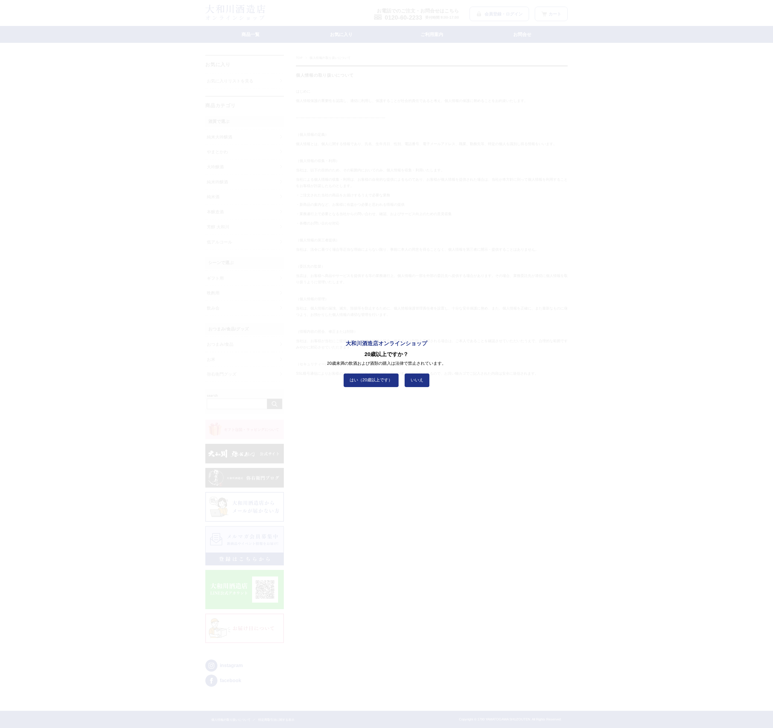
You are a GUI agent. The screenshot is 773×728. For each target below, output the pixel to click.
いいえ (417, 379)
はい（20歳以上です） (371, 379)
